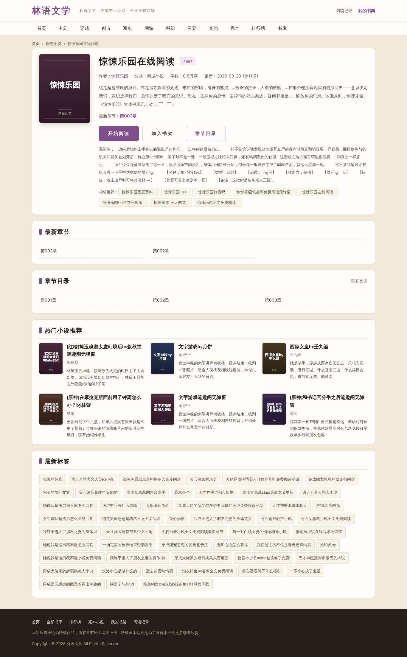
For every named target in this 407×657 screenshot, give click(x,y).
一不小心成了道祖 (305, 571)
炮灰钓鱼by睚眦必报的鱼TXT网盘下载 (176, 584)
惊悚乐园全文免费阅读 (217, 202)
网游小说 (53, 43)
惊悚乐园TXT (176, 192)
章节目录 (206, 133)
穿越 (84, 28)
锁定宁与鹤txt (122, 584)
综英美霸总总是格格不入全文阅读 (131, 518)
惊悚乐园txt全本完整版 (123, 202)
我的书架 (366, 10)
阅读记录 (344, 10)
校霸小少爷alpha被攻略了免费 (263, 558)
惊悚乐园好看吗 (213, 192)
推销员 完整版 (328, 505)
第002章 (161, 250)
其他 (213, 28)
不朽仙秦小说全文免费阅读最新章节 (192, 531)
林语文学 (51, 10)
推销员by (328, 545)
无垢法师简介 (157, 505)
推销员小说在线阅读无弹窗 (319, 531)
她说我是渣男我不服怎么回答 (68, 505)
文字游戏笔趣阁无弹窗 (202, 397)
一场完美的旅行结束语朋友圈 (127, 545)
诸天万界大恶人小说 (319, 492)
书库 (282, 28)
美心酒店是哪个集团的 (98, 492)
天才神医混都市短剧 (216, 492)
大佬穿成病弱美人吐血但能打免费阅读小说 (262, 479)
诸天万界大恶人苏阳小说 (92, 479)
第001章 (48, 299)
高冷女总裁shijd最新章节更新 (268, 492)
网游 (149, 28)
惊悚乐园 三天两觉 (171, 202)
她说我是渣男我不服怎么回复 (68, 545)
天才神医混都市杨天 (289, 505)
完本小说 (96, 621)
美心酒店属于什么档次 (261, 571)
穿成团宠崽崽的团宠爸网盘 (331, 479)
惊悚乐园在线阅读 (318, 192)
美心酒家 (177, 518)
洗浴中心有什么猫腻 (119, 505)
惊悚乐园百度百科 (138, 192)
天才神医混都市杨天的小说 (322, 558)
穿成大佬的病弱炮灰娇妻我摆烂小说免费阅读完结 (220, 505)
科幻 (170, 28)
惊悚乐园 (119, 75)
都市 (106, 28)
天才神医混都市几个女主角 (129, 531)
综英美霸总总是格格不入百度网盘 (152, 479)
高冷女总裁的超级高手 (146, 492)
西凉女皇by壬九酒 (309, 346)
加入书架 (162, 133)
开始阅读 (119, 133)
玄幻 (63, 28)
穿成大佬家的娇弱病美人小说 (68, 571)
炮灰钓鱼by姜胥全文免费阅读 (207, 571)
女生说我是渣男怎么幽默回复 (68, 518)
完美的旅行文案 (56, 492)
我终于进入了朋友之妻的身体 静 (137, 558)
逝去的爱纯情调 (159, 571)
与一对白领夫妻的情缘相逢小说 (259, 531)
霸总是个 (182, 492)
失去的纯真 (52, 479)
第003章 (128, 115)
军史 (127, 28)
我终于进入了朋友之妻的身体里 (70, 531)
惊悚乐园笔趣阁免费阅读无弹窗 (265, 192)
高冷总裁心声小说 (276, 518)
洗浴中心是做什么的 (119, 571)
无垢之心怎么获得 (232, 545)
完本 (234, 28)
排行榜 (258, 28)
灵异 (191, 28)
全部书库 (54, 621)
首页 (41, 28)
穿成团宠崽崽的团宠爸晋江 (184, 545)
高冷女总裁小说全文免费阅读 (326, 518)
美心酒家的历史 (203, 479)
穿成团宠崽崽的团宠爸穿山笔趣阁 (72, 584)
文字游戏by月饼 (195, 346)
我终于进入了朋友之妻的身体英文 (223, 518)
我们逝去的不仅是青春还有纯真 (284, 545)
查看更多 (359, 281)
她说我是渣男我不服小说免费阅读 (72, 558)
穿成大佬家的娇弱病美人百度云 (201, 558)
